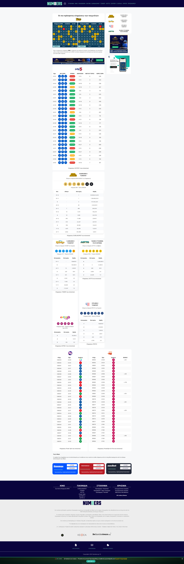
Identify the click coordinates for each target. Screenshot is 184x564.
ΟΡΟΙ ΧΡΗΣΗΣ (75, 548)
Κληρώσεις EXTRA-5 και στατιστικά (65, 346)
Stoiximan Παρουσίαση (58, 469)
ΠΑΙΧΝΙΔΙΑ (82, 486)
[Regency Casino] (78, 64)
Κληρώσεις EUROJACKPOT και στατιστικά (78, 235)
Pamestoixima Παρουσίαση (85, 469)
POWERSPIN (81, 3)
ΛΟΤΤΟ (108, 3)
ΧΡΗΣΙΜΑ (121, 486)
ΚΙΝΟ (76, 3)
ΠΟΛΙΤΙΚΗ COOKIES (108, 548)
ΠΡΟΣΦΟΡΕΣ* (132, 3)
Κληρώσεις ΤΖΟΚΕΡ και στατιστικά (65, 292)
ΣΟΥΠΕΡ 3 (114, 3)
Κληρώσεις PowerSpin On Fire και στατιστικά (110, 448)
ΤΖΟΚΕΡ (102, 3)
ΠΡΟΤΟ (125, 3)
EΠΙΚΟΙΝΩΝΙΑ (92, 548)
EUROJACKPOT (95, 3)
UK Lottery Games (122, 495)
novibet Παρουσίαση (112, 468)
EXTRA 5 (119, 3)
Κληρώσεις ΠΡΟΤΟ (92, 344)
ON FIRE (88, 3)
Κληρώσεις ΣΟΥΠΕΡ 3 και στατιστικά (78, 168)
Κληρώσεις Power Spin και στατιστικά (70, 448)
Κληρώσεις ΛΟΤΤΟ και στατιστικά (92, 278)
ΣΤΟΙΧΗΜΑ (71, 3)
